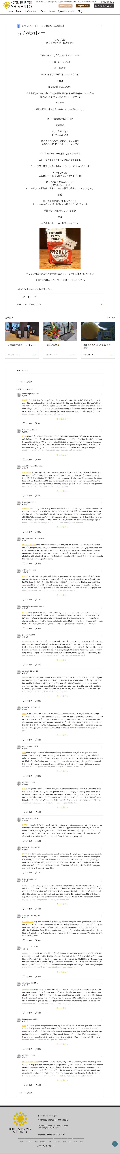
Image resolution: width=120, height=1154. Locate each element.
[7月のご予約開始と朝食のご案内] (98, 331)
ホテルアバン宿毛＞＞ (46, 1146)
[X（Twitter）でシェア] (23, 297)
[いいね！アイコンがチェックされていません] (23, 423)
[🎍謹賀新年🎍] (60, 331)
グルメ (49, 289)
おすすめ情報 (40, 289)
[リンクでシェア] (35, 297)
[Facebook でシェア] (18, 297)
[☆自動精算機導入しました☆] (22, 331)
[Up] (115, 1144)
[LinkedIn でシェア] (29, 297)
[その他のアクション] (102, 26)
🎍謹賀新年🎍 (53, 345)
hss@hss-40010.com (50, 1128)
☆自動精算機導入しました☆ (21, 345)
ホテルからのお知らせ (25, 289)
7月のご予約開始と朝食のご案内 (97, 346)
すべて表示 (111, 317)
